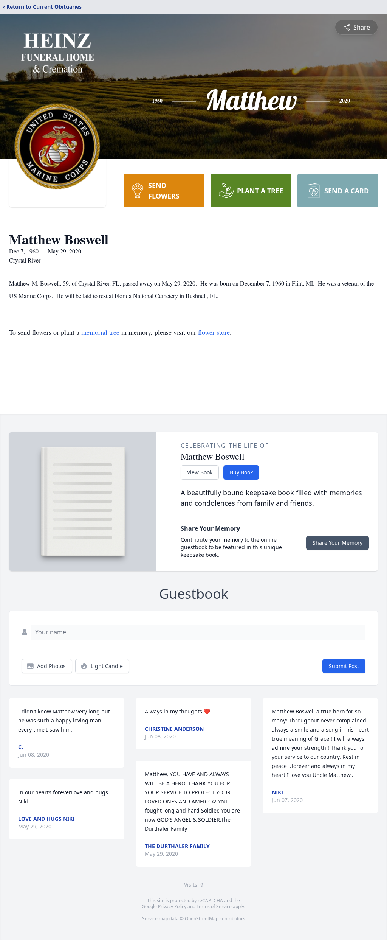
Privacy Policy (172, 906)
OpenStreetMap (201, 918)
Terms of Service (214, 906)
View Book (199, 472)
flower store (214, 332)
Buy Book (241, 472)
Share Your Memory (337, 542)
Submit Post (344, 666)
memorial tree (100, 332)
